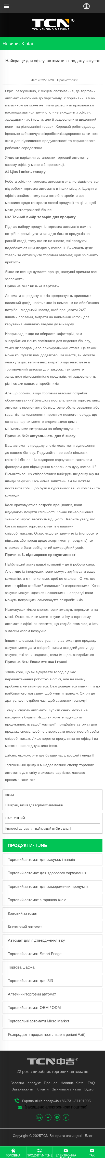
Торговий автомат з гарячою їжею (37, 900)
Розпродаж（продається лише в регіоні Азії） (48, 1034)
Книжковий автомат (25, 927)
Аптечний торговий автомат (32, 994)
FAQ (91, 1083)
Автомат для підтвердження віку (36, 940)
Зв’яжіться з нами (66, 1089)
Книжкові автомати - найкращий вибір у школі (38, 828)
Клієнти (42, 1089)
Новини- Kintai (72, 1083)
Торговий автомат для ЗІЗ (30, 980)
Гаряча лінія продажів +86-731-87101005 (56, 1101)
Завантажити (22, 1089)
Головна (17, 1083)
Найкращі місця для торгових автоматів (34, 805)
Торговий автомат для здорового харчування (47, 873)
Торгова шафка (21, 967)
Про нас (50, 1083)
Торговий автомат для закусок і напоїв (41, 859)
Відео (89, 1089)
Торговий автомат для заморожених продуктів (48, 886)
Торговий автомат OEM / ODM (34, 1007)
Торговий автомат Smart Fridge (34, 954)
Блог (88, 1136)
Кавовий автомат (23, 913)
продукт (34, 1083)
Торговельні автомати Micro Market (38, 1021)
